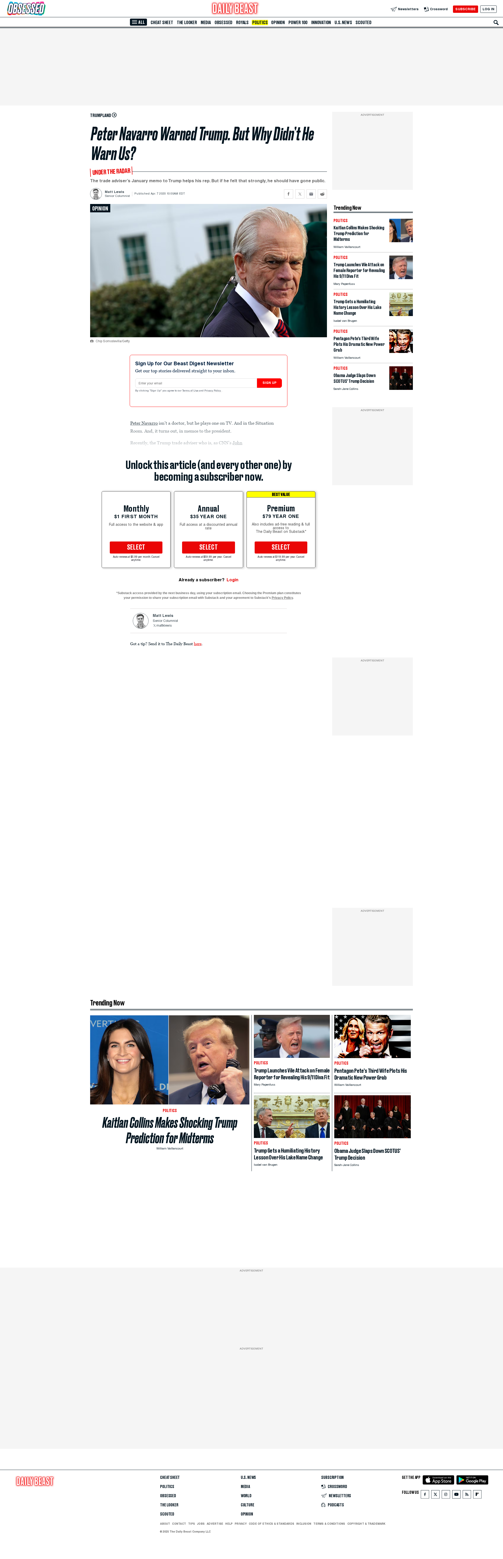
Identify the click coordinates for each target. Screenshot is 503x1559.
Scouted (363, 22)
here (197, 643)
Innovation (321, 22)
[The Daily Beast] (235, 9)
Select (136, 547)
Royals (242, 22)
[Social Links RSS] (467, 1495)
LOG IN (488, 9)
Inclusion (303, 1523)
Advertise (215, 1523)
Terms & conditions (329, 1523)
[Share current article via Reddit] (322, 193)
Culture (247, 1505)
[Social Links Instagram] (446, 1495)
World (246, 1496)
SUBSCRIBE (465, 9)
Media (206, 22)
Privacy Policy (213, 391)
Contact (179, 1523)
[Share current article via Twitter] (299, 193)
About (165, 1523)
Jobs (201, 1523)
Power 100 (298, 22)
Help (229, 1523)
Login (232, 579)
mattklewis (164, 625)
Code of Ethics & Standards (271, 1523)
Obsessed (223, 22)
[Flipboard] (477, 1495)
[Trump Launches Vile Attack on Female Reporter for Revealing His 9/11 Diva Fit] (401, 277)
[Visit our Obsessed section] (43, 9)
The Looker (187, 22)
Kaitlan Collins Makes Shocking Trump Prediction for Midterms (169, 1130)
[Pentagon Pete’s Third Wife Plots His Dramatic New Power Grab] (401, 351)
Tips (191, 1523)
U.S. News (343, 22)
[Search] (496, 22)
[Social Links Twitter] (435, 1495)
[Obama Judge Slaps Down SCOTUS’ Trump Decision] (401, 388)
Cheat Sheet (162, 22)
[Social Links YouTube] (456, 1495)
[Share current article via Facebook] (288, 193)
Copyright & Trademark (366, 1523)
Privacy (241, 1523)
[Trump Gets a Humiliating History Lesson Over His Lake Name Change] (401, 314)
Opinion (278, 22)
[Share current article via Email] (311, 193)
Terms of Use (190, 391)
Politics (259, 22)
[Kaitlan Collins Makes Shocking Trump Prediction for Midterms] (401, 241)
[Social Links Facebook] (425, 1495)
